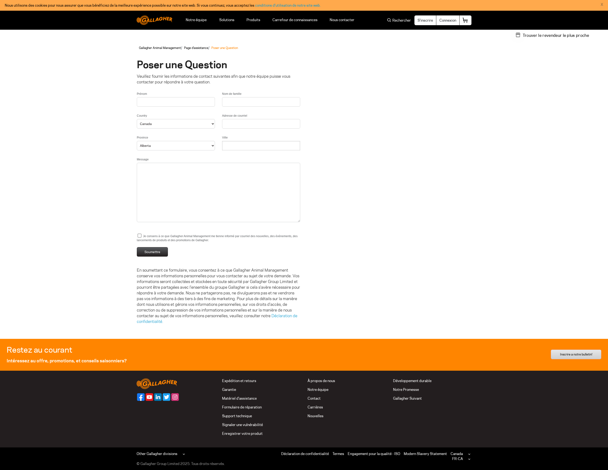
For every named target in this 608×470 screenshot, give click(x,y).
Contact (314, 398)
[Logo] (154, 20)
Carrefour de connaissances (295, 19)
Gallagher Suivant (407, 398)
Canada (457, 453)
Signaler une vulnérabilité (242, 424)
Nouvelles (315, 415)
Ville (225, 137)
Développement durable (412, 380)
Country (142, 115)
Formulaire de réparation (242, 407)
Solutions (226, 19)
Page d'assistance (196, 48)
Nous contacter (343, 19)
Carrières (315, 407)
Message (143, 159)
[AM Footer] (141, 397)
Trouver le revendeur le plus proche (556, 35)
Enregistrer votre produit (242, 433)
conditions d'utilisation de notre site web (287, 5)
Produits (253, 19)
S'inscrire (425, 20)
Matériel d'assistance (239, 398)
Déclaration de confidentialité (305, 453)
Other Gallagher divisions (157, 453)
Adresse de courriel (234, 115)
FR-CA (457, 458)
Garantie (229, 389)
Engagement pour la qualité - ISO (374, 453)
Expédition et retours (239, 380)
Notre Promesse (406, 389)
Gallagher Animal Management (160, 48)
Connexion (447, 20)
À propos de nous (321, 380)
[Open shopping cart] (465, 20)
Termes (338, 453)
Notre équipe (196, 19)
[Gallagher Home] (157, 383)
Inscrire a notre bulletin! (576, 354)
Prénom (142, 94)
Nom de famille (232, 94)
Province (142, 137)
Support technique (237, 415)
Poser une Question (224, 48)
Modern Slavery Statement (425, 453)
